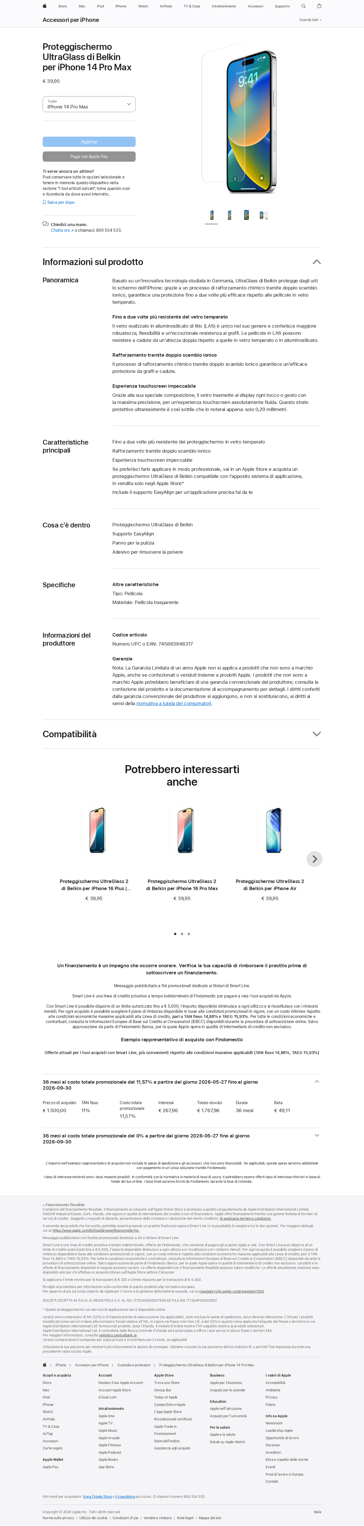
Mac (46, 1390)
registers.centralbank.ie (118, 1335)
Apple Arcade (109, 1438)
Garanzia (273, 1445)
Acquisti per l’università (228, 1416)
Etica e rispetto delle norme (287, 1460)
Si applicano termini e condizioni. (245, 1219)
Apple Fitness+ (109, 1445)
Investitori (273, 1453)
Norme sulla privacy (58, 1518)
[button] (303, 6)
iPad (46, 1397)
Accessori (50, 1441)
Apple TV (105, 1423)
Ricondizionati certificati (173, 1419)
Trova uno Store (166, 1383)
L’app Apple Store (168, 1412)
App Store (106, 1467)
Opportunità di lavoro (282, 1438)
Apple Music (107, 1431)
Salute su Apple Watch (227, 1442)
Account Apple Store (114, 1390)
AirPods (49, 1419)
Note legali (185, 1518)
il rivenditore (125, 1497)
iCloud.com (107, 1397)
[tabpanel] (240, 123)
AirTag (48, 1434)
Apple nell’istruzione (225, 1409)
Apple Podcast (109, 1453)
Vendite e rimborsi (158, 1518)
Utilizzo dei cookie (93, 1518)
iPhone (60, 1365)
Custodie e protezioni (133, 1365)
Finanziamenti (165, 1434)
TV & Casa (51, 1427)
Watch (48, 1412)
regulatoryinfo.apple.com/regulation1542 (231, 1291)
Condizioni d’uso (125, 1518)
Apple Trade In (165, 1427)
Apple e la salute (222, 1435)
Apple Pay (51, 1467)
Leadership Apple (279, 1431)
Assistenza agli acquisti (172, 1448)
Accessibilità (275, 1383)
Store (47, 1383)
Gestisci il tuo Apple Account (120, 1383)
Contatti (272, 1482)
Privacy (272, 1397)
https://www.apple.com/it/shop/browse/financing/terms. (96, 1231)
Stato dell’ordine (167, 1441)
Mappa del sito (210, 1518)
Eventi (270, 1467)
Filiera (270, 1405)
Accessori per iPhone (71, 20)
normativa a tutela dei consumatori (173, 703)
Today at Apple (165, 1397)
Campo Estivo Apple (169, 1405)
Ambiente (273, 1390)
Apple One (106, 1416)
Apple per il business (226, 1383)
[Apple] (45, 1364)
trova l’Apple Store (97, 1497)
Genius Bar (162, 1390)
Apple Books (108, 1460)
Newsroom (274, 1423)
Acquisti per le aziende (227, 1390)
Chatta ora (62, 230)
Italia (317, 1512)
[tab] (211, 216)
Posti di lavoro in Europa (284, 1474)
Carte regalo (53, 1448)
